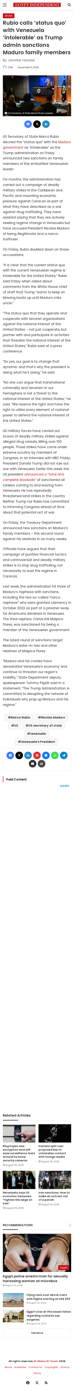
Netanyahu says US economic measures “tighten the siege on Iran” (17, 1198)
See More (37, 1333)
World (8, 16)
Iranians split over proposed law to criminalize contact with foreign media (52, 1151)
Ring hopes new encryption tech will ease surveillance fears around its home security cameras (19, 1153)
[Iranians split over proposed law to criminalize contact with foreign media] (55, 1133)
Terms (37, 1373)
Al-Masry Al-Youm (46, 1361)
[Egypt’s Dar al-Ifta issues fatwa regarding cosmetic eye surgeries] (13, 1316)
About (8, 1367)
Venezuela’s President (38, 742)
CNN (10, 67)
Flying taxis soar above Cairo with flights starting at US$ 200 (48, 1297)
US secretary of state (45, 725)
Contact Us (35, 1367)
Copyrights (51, 1367)
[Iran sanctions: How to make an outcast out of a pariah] (55, 1180)
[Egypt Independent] (37, 5)
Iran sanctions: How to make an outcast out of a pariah (54, 1196)
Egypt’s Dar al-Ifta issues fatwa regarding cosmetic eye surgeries (49, 1315)
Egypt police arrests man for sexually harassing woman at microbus (35, 1278)
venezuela (38, 733)
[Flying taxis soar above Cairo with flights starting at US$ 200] (13, 1300)
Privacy (65, 1367)
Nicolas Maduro (53, 717)
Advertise (20, 1367)
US (16, 725)
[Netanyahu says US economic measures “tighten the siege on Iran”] (19, 1180)
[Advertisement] (37, 950)
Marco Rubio (20, 717)
